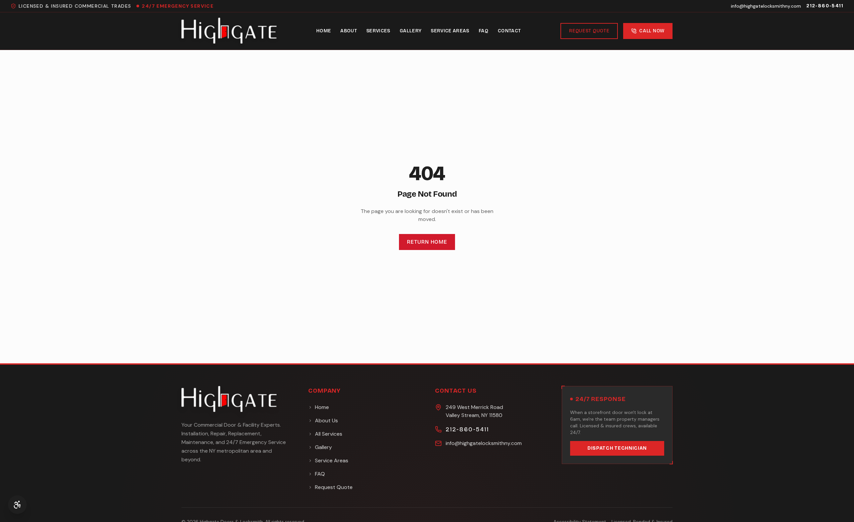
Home (323, 31)
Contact (509, 31)
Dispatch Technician (617, 448)
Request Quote (589, 31)
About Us (326, 420)
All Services (328, 433)
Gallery (410, 31)
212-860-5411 (824, 6)
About (348, 31)
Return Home (427, 242)
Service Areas (450, 31)
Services (378, 31)
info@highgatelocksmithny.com (766, 6)
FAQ (483, 31)
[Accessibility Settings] (17, 504)
